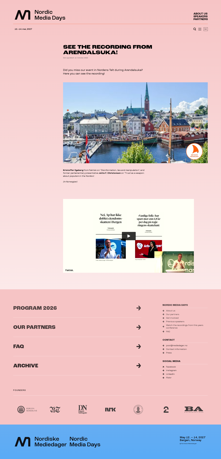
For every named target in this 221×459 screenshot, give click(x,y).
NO (205, 29)
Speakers (200, 16)
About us (200, 13)
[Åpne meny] (199, 29)
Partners (200, 19)
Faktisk (93, 170)
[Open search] (194, 29)
